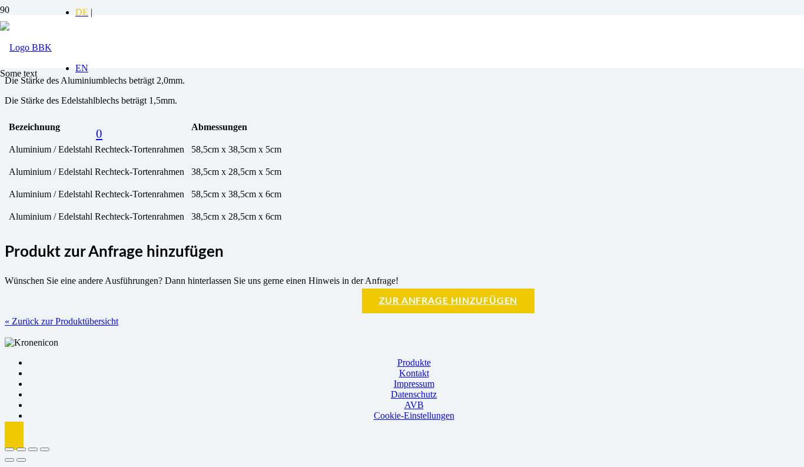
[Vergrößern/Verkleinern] (9, 449)
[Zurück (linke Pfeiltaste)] (9, 460)
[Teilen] (33, 449)
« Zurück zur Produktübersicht (61, 321)
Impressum (414, 384)
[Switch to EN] (81, 68)
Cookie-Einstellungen (414, 415)
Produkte (414, 362)
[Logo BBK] (26, 47)
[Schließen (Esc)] (44, 449)
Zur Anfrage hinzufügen (448, 301)
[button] (14, 436)
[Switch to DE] (81, 12)
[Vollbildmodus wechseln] (21, 449)
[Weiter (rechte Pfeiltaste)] (21, 460)
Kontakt (414, 373)
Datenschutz (414, 394)
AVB (414, 405)
